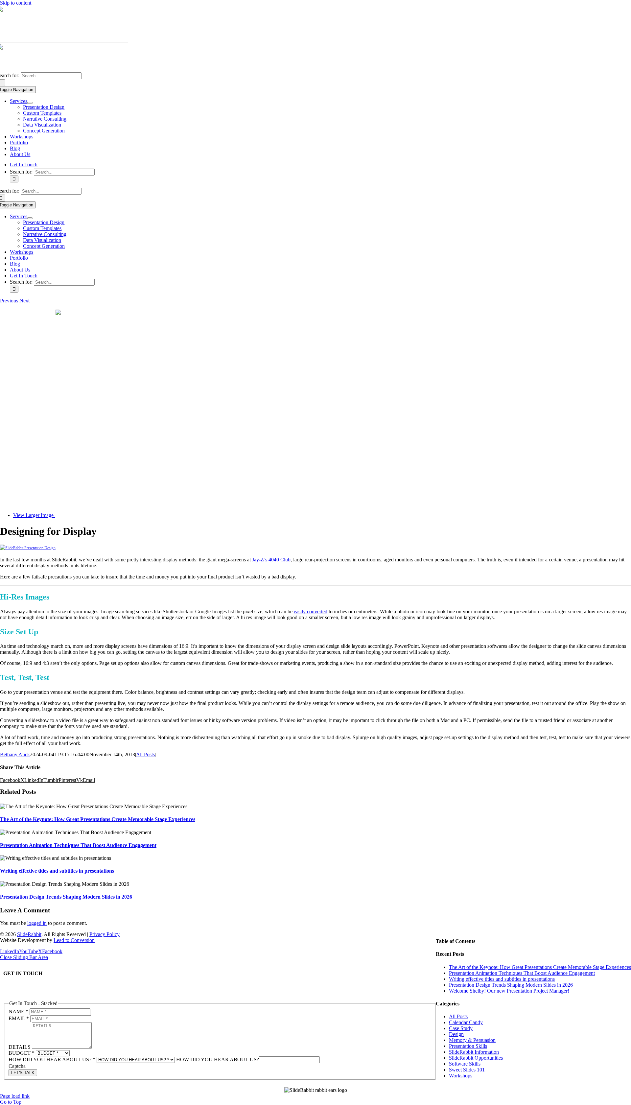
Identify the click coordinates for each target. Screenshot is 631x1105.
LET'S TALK (23, 1072)
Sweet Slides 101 (467, 1069)
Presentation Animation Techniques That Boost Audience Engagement (78, 845)
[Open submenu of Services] (30, 103)
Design (456, 1034)
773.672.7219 (17, 992)
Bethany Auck (15, 754)
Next (24, 300)
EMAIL (19, 1018)
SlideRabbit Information (474, 1052)
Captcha (17, 1066)
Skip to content (15, 3)
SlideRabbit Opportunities (476, 1058)
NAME (18, 1011)
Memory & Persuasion (472, 1040)
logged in (37, 923)
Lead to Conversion (74, 940)
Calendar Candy (466, 1022)
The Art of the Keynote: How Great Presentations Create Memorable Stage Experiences (97, 819)
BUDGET (22, 1053)
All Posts (145, 754)
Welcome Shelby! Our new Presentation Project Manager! (509, 991)
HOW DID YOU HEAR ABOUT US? (52, 1059)
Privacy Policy (104, 934)
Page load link (15, 1096)
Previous (9, 300)
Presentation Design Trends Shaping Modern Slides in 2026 (66, 897)
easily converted (310, 611)
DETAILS (20, 1047)
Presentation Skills (468, 1046)
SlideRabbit (29, 934)
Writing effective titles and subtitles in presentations (57, 871)
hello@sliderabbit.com (28, 986)
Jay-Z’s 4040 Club (271, 559)
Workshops (460, 1075)
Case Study (461, 1028)
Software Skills (464, 1064)
